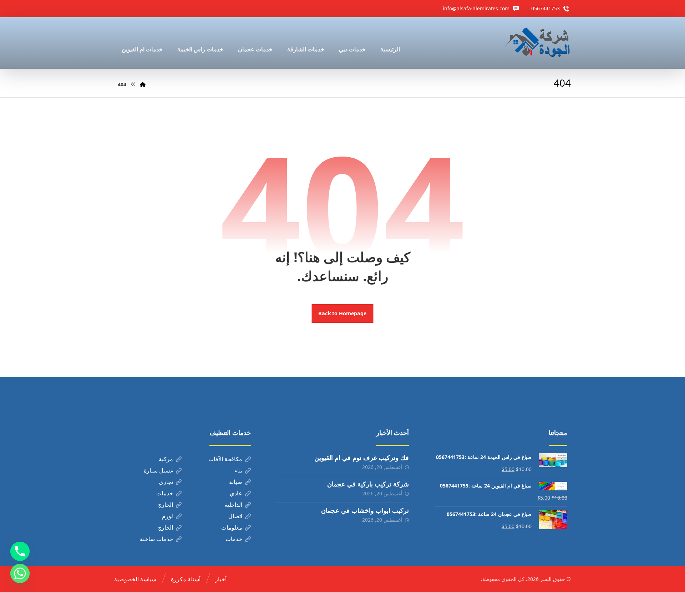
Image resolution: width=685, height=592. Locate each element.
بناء (238, 470)
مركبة (166, 459)
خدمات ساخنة (156, 539)
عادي (236, 493)
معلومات (231, 527)
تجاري (166, 482)
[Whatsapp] (20, 573)
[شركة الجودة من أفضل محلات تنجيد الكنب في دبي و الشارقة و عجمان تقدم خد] (537, 43)
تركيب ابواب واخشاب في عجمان (365, 510)
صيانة (235, 482)
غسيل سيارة (158, 470)
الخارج (165, 505)
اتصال (235, 516)
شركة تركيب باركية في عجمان (368, 484)
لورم (167, 516)
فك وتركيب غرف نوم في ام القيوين (361, 457)
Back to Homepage (343, 313)
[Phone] (20, 551)
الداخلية (233, 505)
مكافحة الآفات (225, 459)
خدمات (164, 493)
